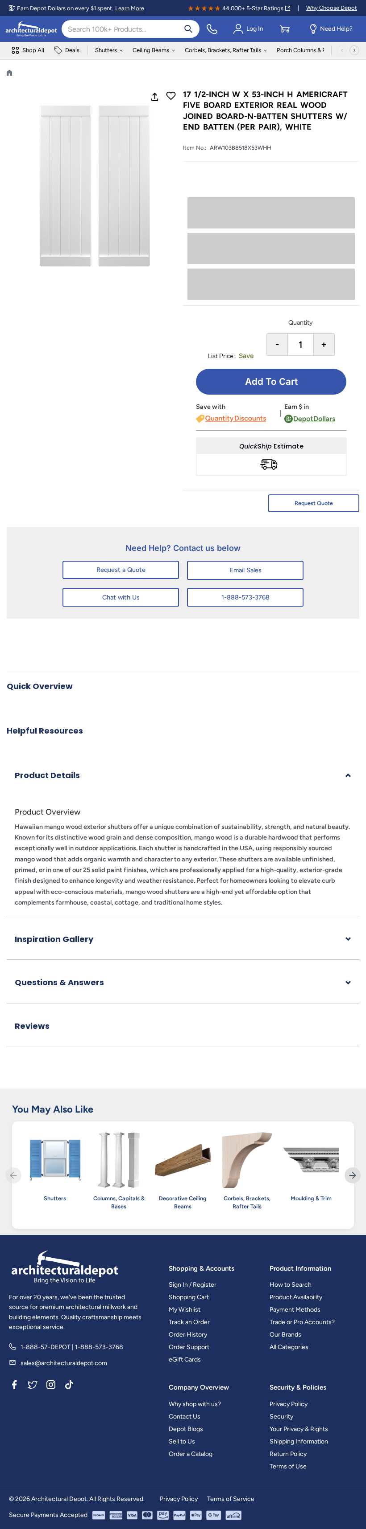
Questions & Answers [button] (59, 982)
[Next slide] (353, 1175)
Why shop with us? (195, 1404)
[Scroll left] (342, 50)
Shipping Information (299, 1441)
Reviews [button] (32, 1026)
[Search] (188, 29)
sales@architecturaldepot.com (64, 1363)
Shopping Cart (189, 1297)
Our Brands (285, 1334)
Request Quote (314, 503)
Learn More (129, 8)
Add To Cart (271, 381)
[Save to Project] (171, 96)
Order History (188, 1334)
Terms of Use (288, 1466)
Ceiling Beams (151, 50)
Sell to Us (182, 1441)
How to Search (291, 1284)
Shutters (106, 50)
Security (281, 1416)
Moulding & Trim (311, 1198)
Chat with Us (121, 597)
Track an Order (189, 1322)
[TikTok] (69, 1386)
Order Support (189, 1347)
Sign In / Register (192, 1284)
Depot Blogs (186, 1429)
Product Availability (296, 1297)
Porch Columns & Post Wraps (314, 50)
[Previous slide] (13, 1175)
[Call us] (212, 29)
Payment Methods (295, 1309)
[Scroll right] (354, 50)
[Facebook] (14, 1386)
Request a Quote (121, 570)
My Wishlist (184, 1309)
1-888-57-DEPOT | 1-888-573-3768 (72, 1347)
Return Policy (288, 1454)
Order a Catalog (190, 1454)
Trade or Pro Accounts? (302, 1322)
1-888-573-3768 (245, 597)
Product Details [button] (47, 775)
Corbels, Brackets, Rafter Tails (223, 50)
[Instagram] (51, 1386)
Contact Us (184, 1416)
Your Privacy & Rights (299, 1429)
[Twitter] (32, 1386)
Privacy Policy (289, 1404)
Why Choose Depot (331, 7)
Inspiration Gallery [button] (54, 939)
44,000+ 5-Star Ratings (252, 8)
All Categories (289, 1347)
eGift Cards (185, 1359)
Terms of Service (230, 1499)
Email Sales (245, 570)
